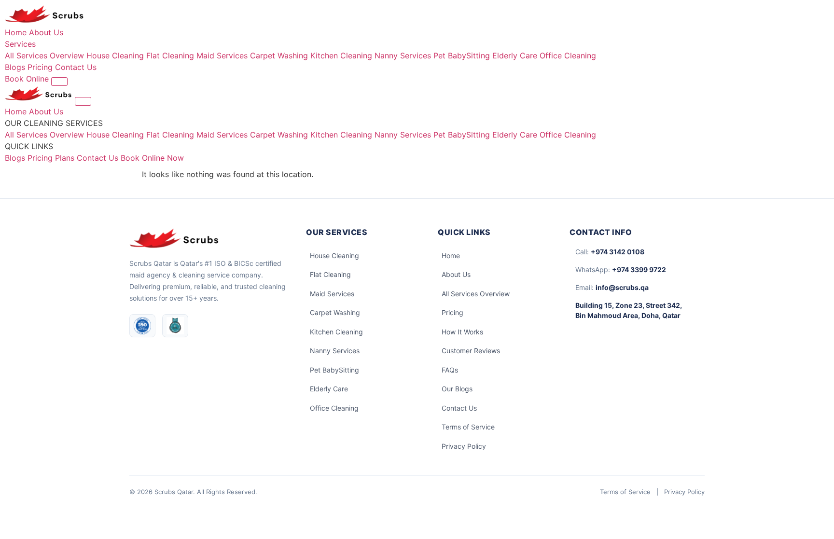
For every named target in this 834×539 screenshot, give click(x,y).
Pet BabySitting (461, 55)
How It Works (462, 332)
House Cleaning (115, 55)
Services (20, 44)
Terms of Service (468, 427)
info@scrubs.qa (622, 287)
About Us (46, 32)
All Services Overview (44, 55)
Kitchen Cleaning (341, 55)
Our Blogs (457, 389)
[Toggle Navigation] (59, 81)
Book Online (28, 78)
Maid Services (222, 55)
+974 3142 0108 (617, 252)
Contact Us (76, 67)
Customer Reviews (471, 350)
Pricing (40, 67)
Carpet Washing (279, 55)
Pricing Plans (51, 158)
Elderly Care (514, 55)
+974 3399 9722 (639, 269)
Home (16, 32)
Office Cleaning (568, 55)
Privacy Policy (464, 446)
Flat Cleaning (170, 55)
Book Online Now (152, 158)
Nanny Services (403, 55)
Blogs (15, 67)
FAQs (450, 370)
